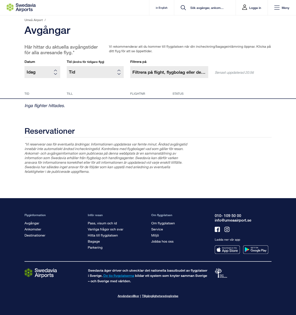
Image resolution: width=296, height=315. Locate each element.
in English (162, 7)
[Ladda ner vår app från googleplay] (255, 250)
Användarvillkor (128, 296)
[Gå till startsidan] (40, 273)
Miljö (155, 235)
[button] (281, 7)
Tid (85, 62)
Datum (29, 62)
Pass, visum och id (102, 223)
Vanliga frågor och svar (105, 229)
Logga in (255, 8)
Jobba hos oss (162, 241)
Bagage (94, 241)
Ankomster (32, 229)
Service (157, 229)
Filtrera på (138, 62)
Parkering (95, 247)
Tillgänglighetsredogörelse (160, 296)
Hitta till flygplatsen (103, 235)
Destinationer (34, 235)
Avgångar (31, 223)
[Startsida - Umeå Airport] (21, 7)
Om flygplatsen (163, 223)
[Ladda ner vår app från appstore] (227, 250)
